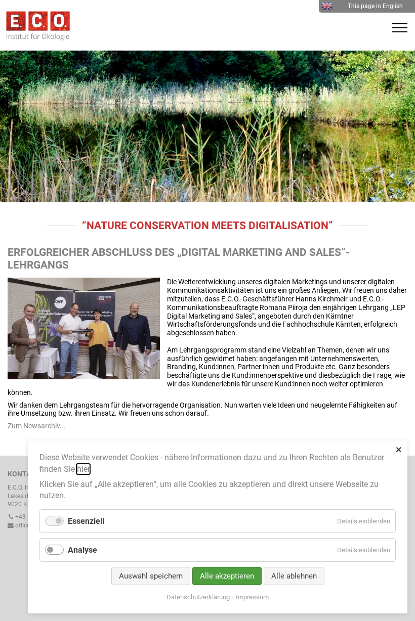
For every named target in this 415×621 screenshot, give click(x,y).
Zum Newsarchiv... (37, 426)
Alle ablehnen (294, 576)
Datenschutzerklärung (198, 597)
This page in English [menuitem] (375, 6)
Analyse (82, 550)
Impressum (252, 597)
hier (83, 469)
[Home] (35, 38)
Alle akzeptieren (227, 576)
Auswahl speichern (151, 576)
